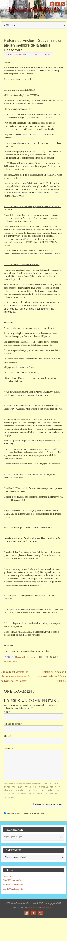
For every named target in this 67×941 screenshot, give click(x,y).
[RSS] (63, 4)
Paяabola (33, 908)
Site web (8, 736)
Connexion (7, 876)
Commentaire (10, 748)
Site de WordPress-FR (13, 889)
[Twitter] (57, 4)
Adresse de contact (13, 723)
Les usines (46, 55)
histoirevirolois (17, 55)
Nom (7, 712)
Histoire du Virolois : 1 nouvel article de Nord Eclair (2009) (50, 676)
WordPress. (48, 908)
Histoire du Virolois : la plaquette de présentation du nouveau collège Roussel (15, 676)
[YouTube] (52, 4)
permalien (10, 661)
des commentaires (13, 884)
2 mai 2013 (34, 55)
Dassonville (20, 657)
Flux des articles (12, 880)
